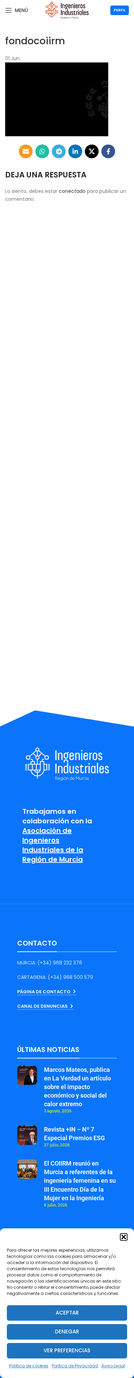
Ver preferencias (67, 1350)
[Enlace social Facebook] (108, 151)
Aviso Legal (113, 1366)
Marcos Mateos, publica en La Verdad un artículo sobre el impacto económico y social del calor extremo (77, 1087)
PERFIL (119, 10)
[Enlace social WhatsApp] (42, 151)
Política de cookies (28, 1366)
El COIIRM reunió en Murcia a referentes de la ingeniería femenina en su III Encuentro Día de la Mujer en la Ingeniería (80, 1181)
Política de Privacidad (75, 1366)
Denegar (67, 1331)
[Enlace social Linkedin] (75, 151)
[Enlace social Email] (26, 151)
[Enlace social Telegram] (59, 151)
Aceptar (67, 1312)
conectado (72, 191)
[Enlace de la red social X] (92, 151)
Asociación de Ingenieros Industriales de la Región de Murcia (52, 845)
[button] (123, 1237)
